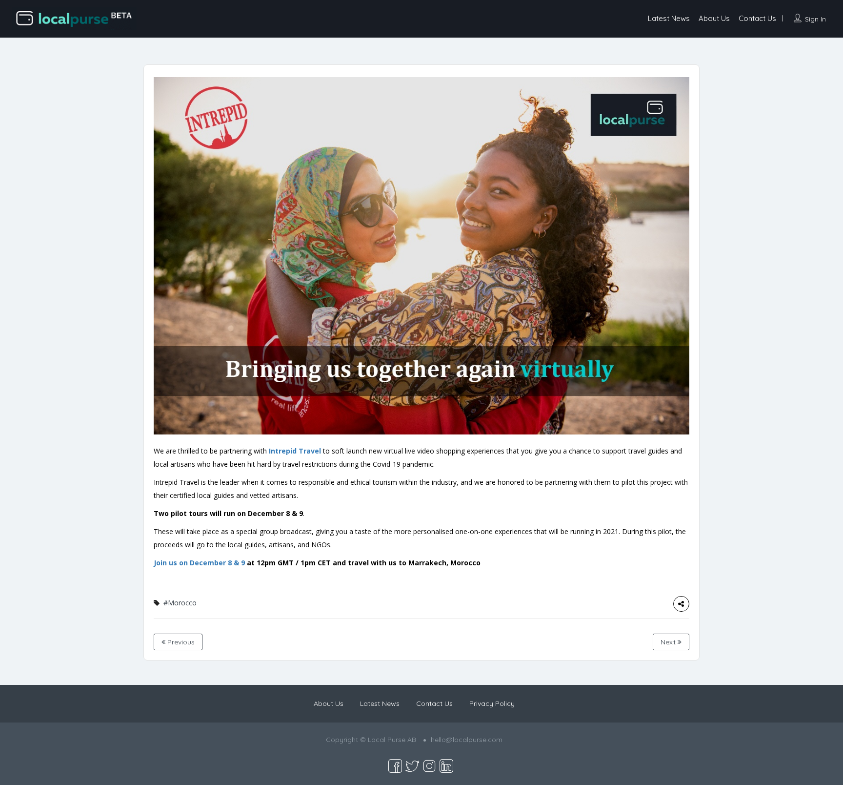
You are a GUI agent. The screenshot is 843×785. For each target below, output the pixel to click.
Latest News (669, 18)
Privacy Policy (492, 703)
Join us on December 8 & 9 (200, 562)
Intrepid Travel (295, 450)
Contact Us (757, 18)
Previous (180, 642)
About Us (714, 18)
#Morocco (180, 602)
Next (669, 642)
